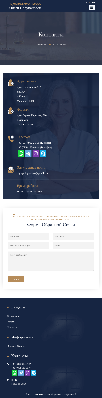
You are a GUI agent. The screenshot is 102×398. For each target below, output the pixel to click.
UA (86, 2)
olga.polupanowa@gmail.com (33, 173)
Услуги (10, 321)
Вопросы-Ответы (16, 346)
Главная (41, 44)
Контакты (59, 44)
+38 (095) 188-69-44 (28, 147)
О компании (13, 316)
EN (93, 2)
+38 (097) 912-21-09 (28, 142)
